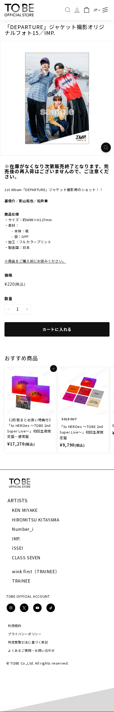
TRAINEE (21, 580)
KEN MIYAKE (25, 510)
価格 (8, 275)
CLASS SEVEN (26, 557)
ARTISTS (18, 500)
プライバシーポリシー (25, 634)
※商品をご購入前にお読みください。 (35, 261)
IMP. (16, 538)
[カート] (86, 10)
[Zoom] (106, 147)
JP (95, 9)
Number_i (22, 529)
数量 (8, 298)
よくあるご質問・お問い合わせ (31, 650)
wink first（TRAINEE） (35, 571)
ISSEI (17, 548)
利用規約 (14, 625)
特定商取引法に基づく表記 (28, 642)
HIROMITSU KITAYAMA (35, 519)
